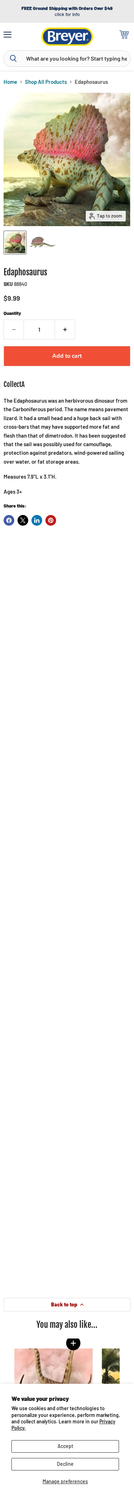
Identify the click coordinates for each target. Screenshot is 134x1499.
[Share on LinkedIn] (36, 520)
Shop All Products (46, 82)
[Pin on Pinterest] (50, 520)
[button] (73, 1343)
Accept (65, 1446)
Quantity (12, 313)
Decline (65, 1464)
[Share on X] (23, 520)
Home (10, 82)
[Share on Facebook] (9, 520)
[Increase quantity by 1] (65, 330)
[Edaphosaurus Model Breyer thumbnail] (15, 242)
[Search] (13, 58)
